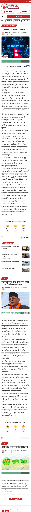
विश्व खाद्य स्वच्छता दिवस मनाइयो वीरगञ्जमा (10, 262)
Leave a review (25, 237)
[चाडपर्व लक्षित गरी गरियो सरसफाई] (25, 270)
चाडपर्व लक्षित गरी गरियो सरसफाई (8, 269)
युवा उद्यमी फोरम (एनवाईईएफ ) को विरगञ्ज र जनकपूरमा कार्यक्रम (10, 255)
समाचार (14, 26)
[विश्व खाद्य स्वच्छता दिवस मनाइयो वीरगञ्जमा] (25, 263)
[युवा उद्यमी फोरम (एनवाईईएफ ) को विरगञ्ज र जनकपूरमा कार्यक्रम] (25, 255)
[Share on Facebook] (10, 509)
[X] (28, 1)
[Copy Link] (17, 509)
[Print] (20, 509)
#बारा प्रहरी (9, 20)
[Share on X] (13, 509)
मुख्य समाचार (6, 26)
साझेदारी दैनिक (7, 32)
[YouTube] (30, 1)
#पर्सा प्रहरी (17, 20)
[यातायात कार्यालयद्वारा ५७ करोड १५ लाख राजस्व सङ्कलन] (25, 248)
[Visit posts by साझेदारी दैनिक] (3, 33)
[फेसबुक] (26, 1)
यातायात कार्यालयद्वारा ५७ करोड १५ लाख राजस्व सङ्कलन (10, 247)
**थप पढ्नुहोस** (15, 499)
